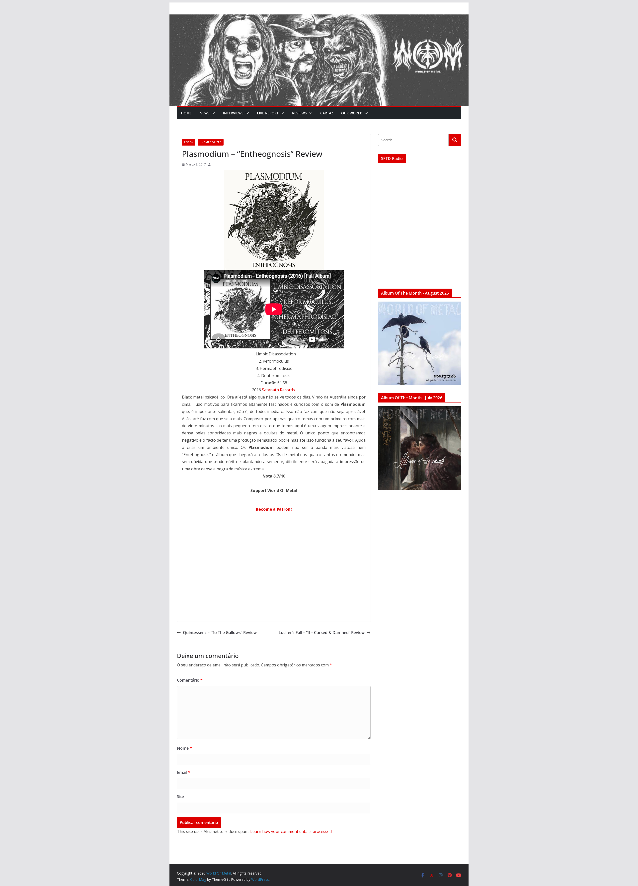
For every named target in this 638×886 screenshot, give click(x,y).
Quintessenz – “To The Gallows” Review (220, 632)
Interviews (233, 113)
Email (183, 772)
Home (186, 113)
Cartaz (326, 113)
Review (188, 142)
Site (180, 796)
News (205, 113)
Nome (184, 748)
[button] (212, 113)
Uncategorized (211, 142)
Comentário (190, 680)
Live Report (268, 113)
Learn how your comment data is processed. (291, 831)
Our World (351, 113)
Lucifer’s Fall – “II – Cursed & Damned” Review (322, 632)
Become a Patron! (274, 509)
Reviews (299, 113)
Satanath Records (279, 390)
